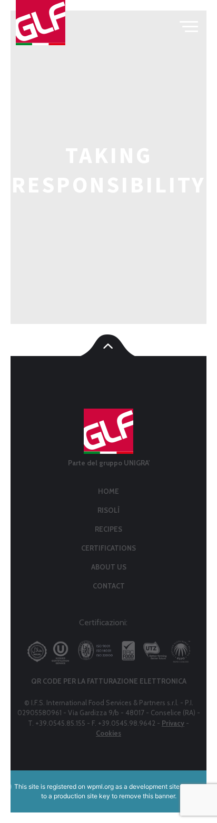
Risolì (108, 510)
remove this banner (147, 796)
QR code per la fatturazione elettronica (108, 681)
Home (108, 491)
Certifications (108, 548)
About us (108, 567)
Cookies (108, 733)
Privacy (173, 723)
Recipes (108, 529)
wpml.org (100, 786)
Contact (109, 586)
